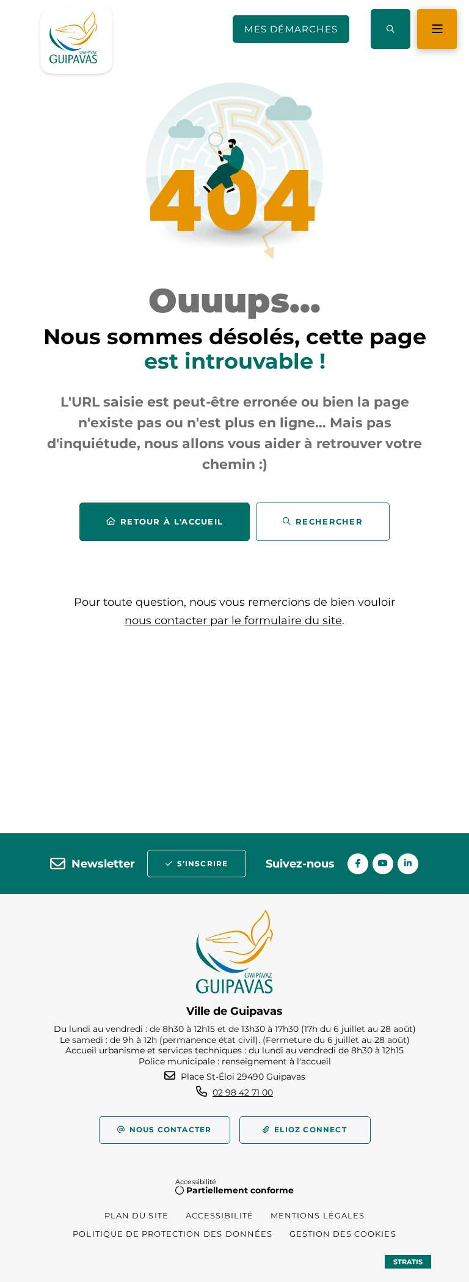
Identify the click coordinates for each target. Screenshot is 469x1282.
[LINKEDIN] (408, 864)
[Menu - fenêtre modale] (437, 29)
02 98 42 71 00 (243, 1092)
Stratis (408, 1262)
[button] (390, 29)
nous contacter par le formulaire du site (233, 620)
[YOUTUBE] (383, 864)
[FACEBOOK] (358, 864)
